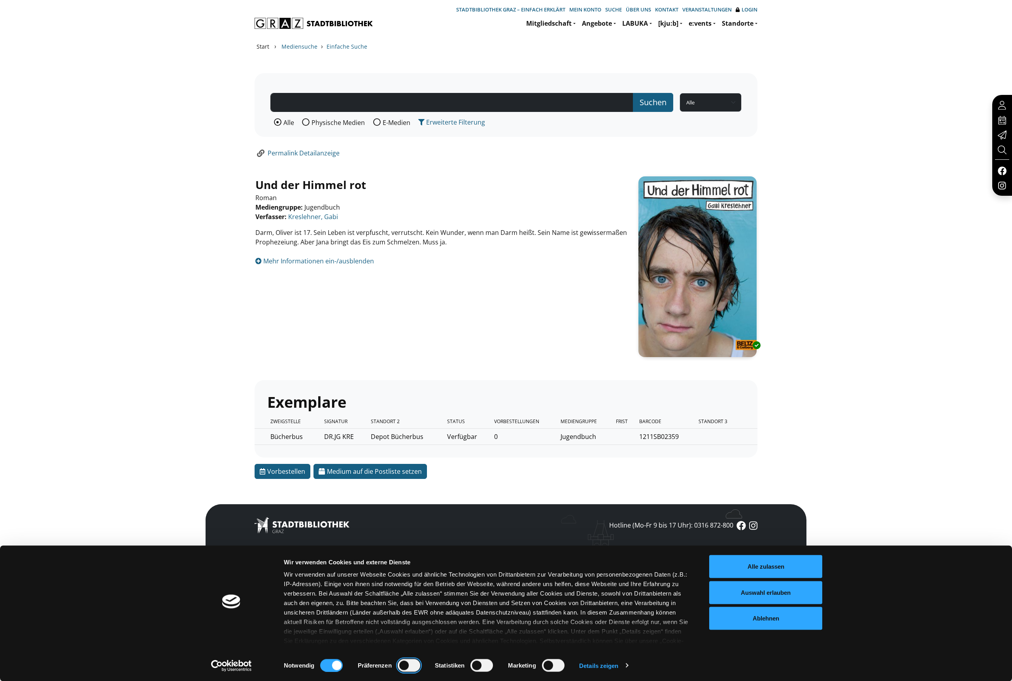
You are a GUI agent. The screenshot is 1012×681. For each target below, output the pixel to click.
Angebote (597, 23)
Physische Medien (338, 122)
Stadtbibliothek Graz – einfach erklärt (510, 9)
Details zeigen (598, 665)
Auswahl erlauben (766, 592)
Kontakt (666, 9)
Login (749, 9)
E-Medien (396, 122)
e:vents (700, 23)
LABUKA (635, 23)
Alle (288, 122)
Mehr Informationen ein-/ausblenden (318, 261)
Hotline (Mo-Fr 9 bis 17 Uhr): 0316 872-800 (671, 525)
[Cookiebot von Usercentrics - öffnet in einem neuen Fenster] (231, 666)
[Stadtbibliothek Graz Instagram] (1002, 185)
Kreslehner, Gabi (313, 216)
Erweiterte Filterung (455, 122)
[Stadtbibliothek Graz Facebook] (1002, 170)
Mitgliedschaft (549, 23)
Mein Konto (585, 9)
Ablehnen (766, 618)
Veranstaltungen (707, 9)
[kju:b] (668, 23)
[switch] (409, 665)
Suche (613, 9)
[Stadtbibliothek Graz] (314, 23)
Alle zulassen (766, 566)
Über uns (638, 9)
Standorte (737, 23)
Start (263, 46)
